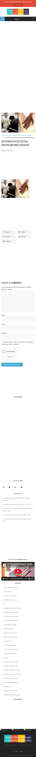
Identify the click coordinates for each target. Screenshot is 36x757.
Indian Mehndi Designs (10, 637)
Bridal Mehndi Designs (10, 600)
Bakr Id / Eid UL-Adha (10, 596)
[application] (18, 571)
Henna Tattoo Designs (10, 633)
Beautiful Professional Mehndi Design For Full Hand (16, 520)
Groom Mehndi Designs (11, 620)
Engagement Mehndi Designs (12, 608)
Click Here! (18, 4)
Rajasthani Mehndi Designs (12, 670)
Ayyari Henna (8, 591)
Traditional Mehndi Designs (12, 695)
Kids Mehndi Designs (10, 645)
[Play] (4, 579)
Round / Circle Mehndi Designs (13, 674)
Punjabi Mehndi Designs (11, 666)
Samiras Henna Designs (11, 678)
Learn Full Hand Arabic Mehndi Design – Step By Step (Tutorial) (17, 510)
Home (3, 135)
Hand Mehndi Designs (10, 624)
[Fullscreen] (32, 579)
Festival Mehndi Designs (11, 612)
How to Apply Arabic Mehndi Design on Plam (17, 515)
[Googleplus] (15, 487)
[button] (2, 19)
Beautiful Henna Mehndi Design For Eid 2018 (17, 504)
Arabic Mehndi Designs (10, 587)
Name (3, 315)
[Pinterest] (21, 487)
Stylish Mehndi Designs (11, 691)
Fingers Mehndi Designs (11, 616)
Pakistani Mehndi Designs (11, 662)
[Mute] (29, 579)
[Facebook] (3, 487)
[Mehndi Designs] (18, 10)
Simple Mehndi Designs (11, 682)
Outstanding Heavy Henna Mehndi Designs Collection (15, 499)
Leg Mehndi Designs (10, 653)
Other (5, 658)
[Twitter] (9, 487)
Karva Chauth (8, 641)
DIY (5, 604)
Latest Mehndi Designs (11, 649)
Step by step (7, 686)
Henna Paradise (8, 629)
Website (3, 333)
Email (3, 324)
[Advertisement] (18, 39)
